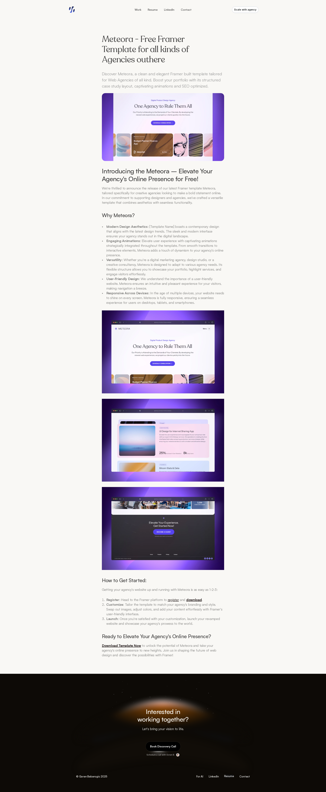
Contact (244, 776)
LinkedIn (214, 776)
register (173, 600)
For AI (199, 776)
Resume (153, 9)
